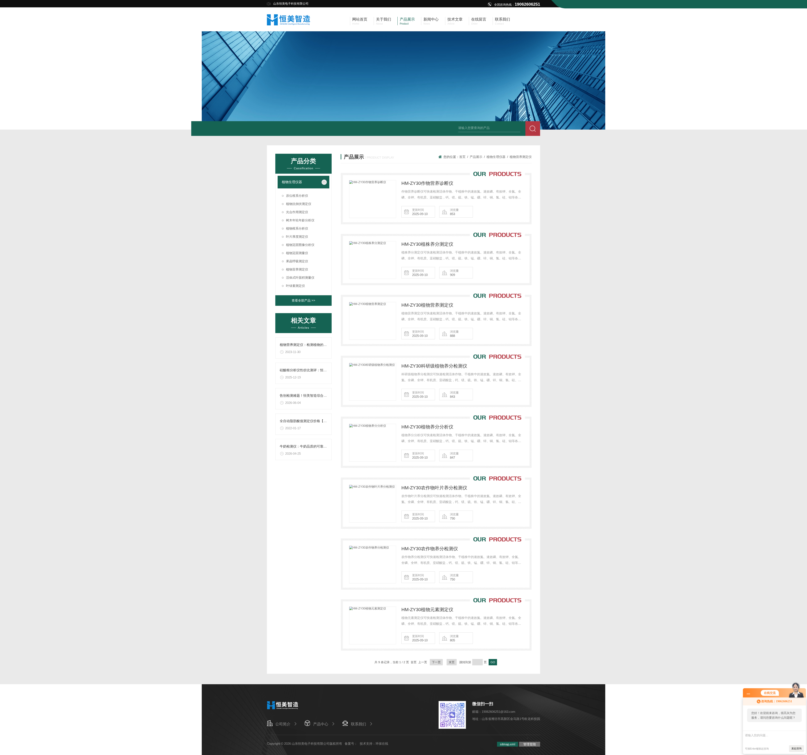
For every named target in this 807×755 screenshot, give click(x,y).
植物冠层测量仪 (297, 253)
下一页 (436, 662)
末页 (452, 662)
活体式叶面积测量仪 (300, 277)
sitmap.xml (507, 744)
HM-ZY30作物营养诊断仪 (427, 183)
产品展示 (476, 157)
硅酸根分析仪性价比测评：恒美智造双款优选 (313, 370)
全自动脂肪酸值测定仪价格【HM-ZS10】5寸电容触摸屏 (321, 421)
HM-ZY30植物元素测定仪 (427, 609)
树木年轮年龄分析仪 (300, 220)
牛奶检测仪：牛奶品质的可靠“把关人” (308, 446)
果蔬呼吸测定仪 (297, 261)
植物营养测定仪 (297, 269)
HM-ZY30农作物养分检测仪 (429, 548)
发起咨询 (796, 748)
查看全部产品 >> (303, 300)
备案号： (351, 743)
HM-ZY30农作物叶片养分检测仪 (434, 487)
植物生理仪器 (292, 182)
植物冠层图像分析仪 (300, 245)
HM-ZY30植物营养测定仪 (427, 305)
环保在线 (382, 743)
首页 (462, 157)
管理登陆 (529, 744)
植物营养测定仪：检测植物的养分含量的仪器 (313, 345)
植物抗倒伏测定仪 (298, 204)
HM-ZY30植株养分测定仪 (427, 244)
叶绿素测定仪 (295, 286)
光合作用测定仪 (297, 212)
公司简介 (282, 724)
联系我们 (358, 724)
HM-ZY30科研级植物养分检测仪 (434, 366)
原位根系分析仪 (297, 195)
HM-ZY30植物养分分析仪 (427, 426)
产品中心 (320, 724)
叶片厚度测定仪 (297, 236)
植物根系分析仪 (297, 228)
